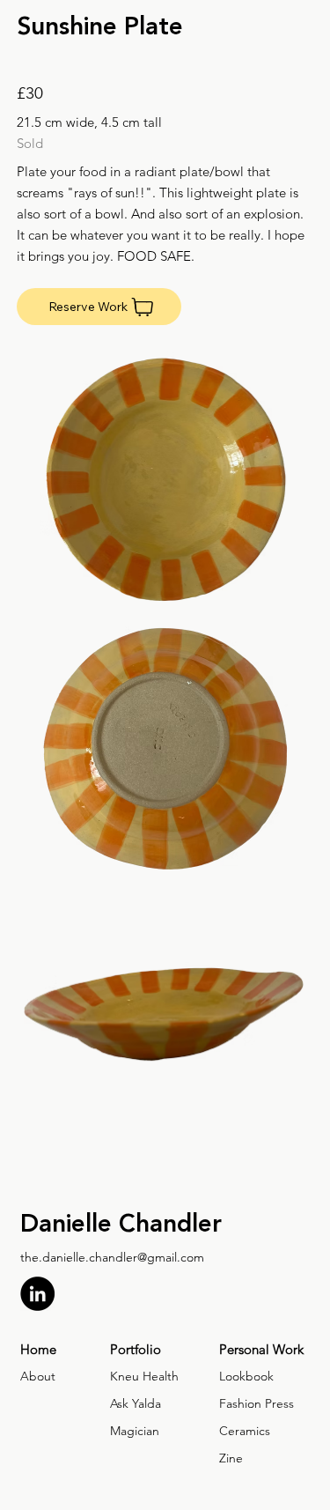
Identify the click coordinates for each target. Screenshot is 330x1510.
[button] (99, 306)
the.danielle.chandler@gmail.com (112, 1257)
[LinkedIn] (37, 1294)
